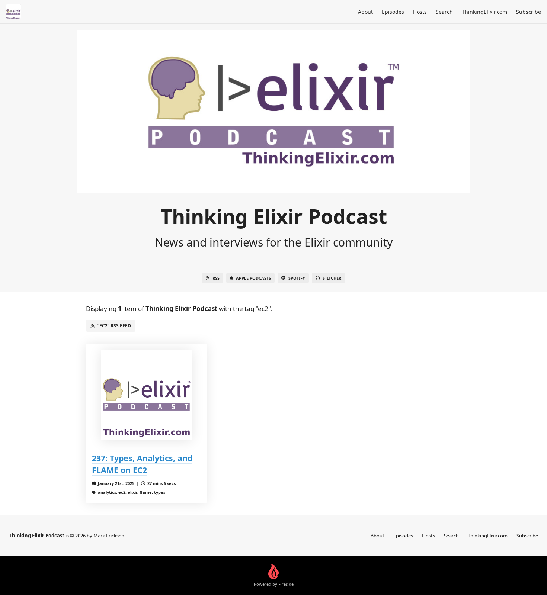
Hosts (420, 11)
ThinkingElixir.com (484, 11)
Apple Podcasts (253, 278)
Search (444, 11)
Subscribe (528, 11)
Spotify (296, 278)
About (365, 11)
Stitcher (332, 278)
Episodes (393, 11)
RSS (216, 278)
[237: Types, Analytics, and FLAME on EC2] (146, 395)
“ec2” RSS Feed (114, 325)
